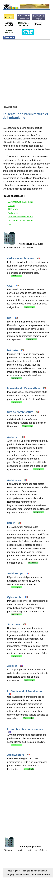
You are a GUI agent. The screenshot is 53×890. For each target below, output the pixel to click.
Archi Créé (13, 213)
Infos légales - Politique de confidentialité (27, 871)
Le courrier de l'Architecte (20, 220)
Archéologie (41, 850)
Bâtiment (8, 850)
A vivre (11, 205)
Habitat (20, 850)
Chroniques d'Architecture (20, 217)
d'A (9, 224)
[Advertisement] (26, 69)
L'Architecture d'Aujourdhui (20, 202)
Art (29, 850)
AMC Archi (13, 209)
